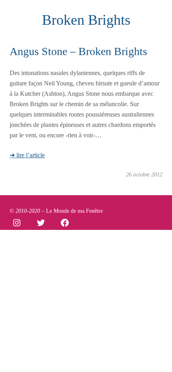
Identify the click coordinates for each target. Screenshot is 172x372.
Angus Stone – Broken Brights (78, 51)
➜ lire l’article (27, 155)
